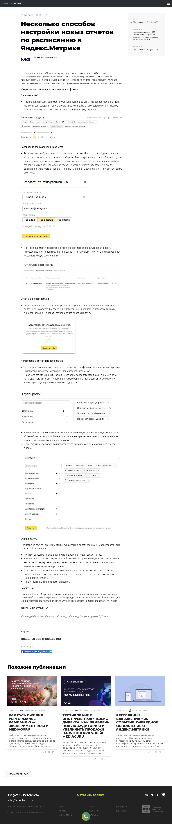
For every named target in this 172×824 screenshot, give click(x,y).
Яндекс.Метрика (27, 646)
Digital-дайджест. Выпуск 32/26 (145, 22)
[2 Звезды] (38, 616)
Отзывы (93, 815)
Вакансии (121, 806)
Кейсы (62, 810)
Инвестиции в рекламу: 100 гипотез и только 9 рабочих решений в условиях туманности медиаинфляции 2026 (146, 36)
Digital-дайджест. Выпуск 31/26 (145, 49)
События (94, 810)
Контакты (121, 810)
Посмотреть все (18, 774)
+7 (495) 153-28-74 (23, 795)
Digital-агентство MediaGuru (45, 57)
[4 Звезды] (62, 616)
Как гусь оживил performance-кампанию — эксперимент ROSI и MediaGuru (29, 722)
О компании (66, 815)
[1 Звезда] (26, 616)
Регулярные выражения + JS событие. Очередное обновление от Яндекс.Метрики (137, 722)
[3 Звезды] (50, 616)
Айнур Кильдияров (139, 710)
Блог (92, 806)
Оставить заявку (90, 795)
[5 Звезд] (74, 616)
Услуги (62, 806)
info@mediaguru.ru (22, 800)
